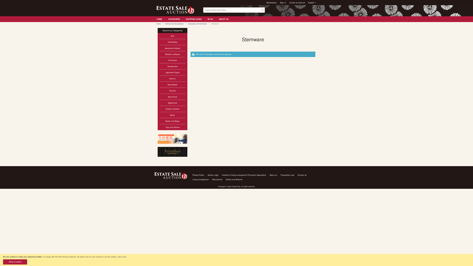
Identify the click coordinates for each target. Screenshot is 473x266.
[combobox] (234, 10)
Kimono (172, 78)
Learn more (122, 257)
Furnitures (172, 60)
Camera (172, 90)
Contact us (302, 175)
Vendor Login (213, 175)
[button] (312, 2)
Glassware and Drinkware (197, 24)
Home (158, 24)
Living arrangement (201, 179)
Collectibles (172, 42)
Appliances (172, 103)
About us (273, 175)
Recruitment (217, 179)
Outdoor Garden (172, 109)
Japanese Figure (172, 72)
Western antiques (172, 54)
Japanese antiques (172, 48)
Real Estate (172, 84)
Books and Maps (172, 121)
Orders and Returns (234, 179)
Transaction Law (287, 175)
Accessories (173, 66)
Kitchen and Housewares (174, 24)
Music (172, 115)
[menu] (236, 19)
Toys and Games (172, 127)
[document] (237, 260)
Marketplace (272, 2)
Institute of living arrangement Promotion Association (244, 175)
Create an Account (297, 2)
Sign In (283, 2)
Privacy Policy (198, 175)
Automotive (172, 97)
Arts (172, 36)
